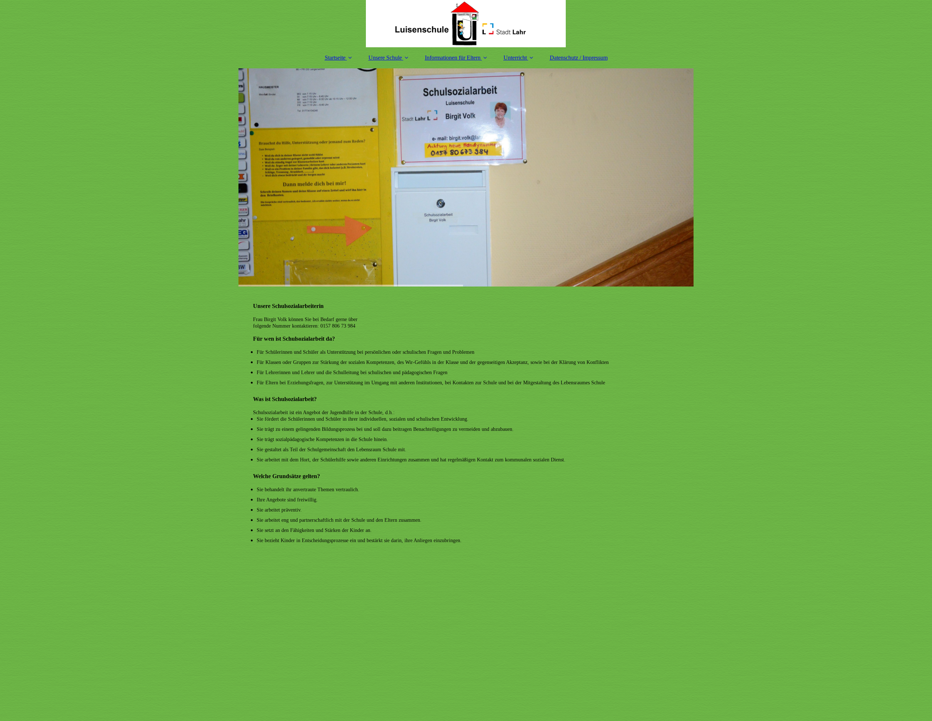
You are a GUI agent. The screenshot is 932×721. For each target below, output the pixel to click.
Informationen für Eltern (453, 58)
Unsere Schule (385, 58)
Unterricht (515, 58)
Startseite (335, 58)
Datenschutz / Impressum (579, 58)
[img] (466, 23)
